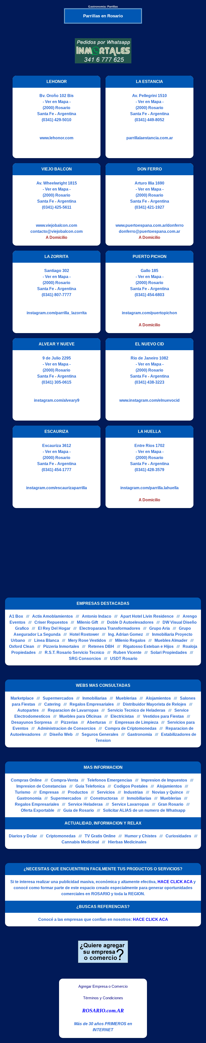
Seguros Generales (100, 734)
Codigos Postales (131, 786)
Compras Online (26, 780)
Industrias (133, 792)
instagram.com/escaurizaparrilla (56, 488)
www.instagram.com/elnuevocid (149, 400)
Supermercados (58, 698)
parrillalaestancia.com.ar (149, 138)
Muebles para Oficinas (80, 716)
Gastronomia (139, 734)
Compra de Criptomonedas (131, 728)
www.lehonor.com (56, 138)
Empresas (49, 792)
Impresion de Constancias (41, 786)
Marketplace (22, 698)
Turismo (22, 792)
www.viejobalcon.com (56, 225)
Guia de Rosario (78, 810)
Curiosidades (178, 836)
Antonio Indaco (96, 616)
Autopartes (28, 710)
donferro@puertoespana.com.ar (149, 231)
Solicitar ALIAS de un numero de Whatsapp (144, 810)
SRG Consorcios (85, 658)
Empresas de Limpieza (136, 722)
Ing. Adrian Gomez (125, 634)
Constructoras (104, 798)
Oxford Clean (21, 646)
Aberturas (96, 722)
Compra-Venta (64, 780)
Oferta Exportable (37, 810)
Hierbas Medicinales (127, 842)
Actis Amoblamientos (52, 616)
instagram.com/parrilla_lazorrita (57, 313)
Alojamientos (158, 698)
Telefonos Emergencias (109, 780)
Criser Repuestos (51, 622)
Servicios (106, 792)
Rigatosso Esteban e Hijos (148, 646)
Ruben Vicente (127, 652)
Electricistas (122, 716)
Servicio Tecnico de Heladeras (136, 710)
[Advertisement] (100, 548)
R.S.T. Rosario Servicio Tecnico (74, 652)
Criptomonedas (61, 836)
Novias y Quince (167, 792)
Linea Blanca (46, 640)
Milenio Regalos (130, 640)
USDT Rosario (123, 658)
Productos (78, 792)
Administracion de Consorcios (66, 728)
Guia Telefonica (90, 786)
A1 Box (16, 616)
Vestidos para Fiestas (163, 716)
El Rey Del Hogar (54, 628)
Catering (52, 704)
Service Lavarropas (130, 804)
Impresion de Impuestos (164, 780)
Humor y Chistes (141, 836)
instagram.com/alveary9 (56, 400)
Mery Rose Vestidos (87, 640)
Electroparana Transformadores (109, 628)
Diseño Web (61, 734)
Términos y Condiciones (103, 998)
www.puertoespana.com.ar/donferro (150, 225)
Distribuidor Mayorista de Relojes (154, 704)
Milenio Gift (87, 622)
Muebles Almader (170, 640)
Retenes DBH (101, 646)
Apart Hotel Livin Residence (147, 616)
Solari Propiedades (168, 652)
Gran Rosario (170, 804)
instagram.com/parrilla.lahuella (149, 488)
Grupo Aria (159, 628)
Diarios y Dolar (23, 836)
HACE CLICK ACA (175, 882)
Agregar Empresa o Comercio (103, 986)
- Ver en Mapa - (57, 102)
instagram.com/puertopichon (149, 313)
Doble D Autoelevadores (130, 622)
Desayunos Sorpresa (31, 722)
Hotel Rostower (84, 634)
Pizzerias (69, 722)
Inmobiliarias (94, 698)
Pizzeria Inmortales (61, 646)
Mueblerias (126, 698)
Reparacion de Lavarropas (73, 710)
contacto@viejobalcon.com (56, 231)
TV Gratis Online (100, 836)
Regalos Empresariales (92, 704)
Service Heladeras (85, 804)
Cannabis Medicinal (80, 842)
